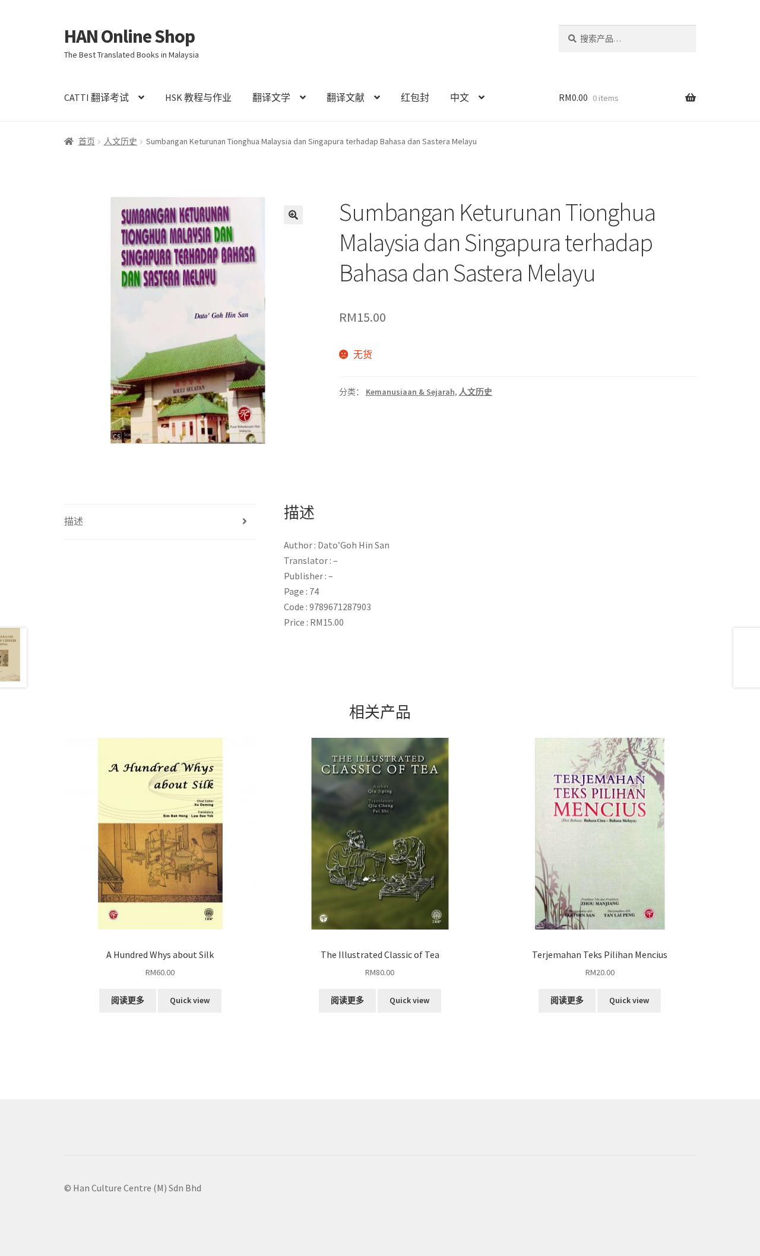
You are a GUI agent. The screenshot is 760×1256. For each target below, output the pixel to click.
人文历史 (120, 141)
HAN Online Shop (129, 36)
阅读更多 (127, 1000)
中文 (459, 97)
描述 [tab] (73, 521)
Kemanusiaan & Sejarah (410, 391)
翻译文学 (271, 97)
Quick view (190, 1000)
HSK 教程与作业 (198, 97)
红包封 (415, 97)
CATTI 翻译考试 (96, 97)
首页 (86, 141)
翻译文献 (346, 97)
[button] (293, 214)
